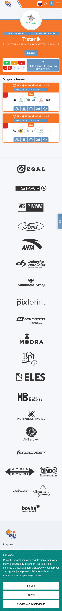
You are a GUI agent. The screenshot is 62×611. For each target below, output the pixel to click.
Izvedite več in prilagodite (31, 604)
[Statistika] (24, 108)
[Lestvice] (44, 108)
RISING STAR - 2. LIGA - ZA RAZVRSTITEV (36, 89)
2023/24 (19, 89)
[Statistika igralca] (17, 108)
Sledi (31, 52)
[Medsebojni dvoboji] (37, 108)
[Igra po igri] (31, 108)
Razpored (8, 544)
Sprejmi (31, 585)
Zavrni (31, 594)
